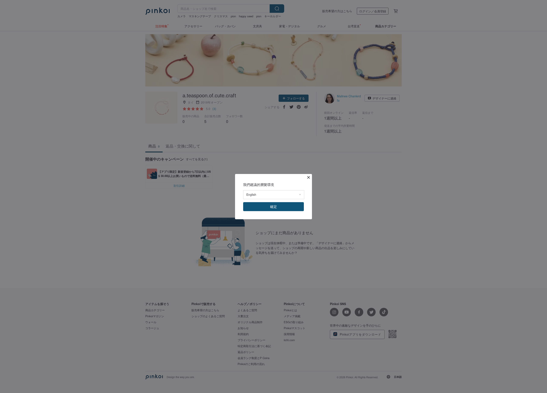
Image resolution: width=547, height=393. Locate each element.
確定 (273, 206)
